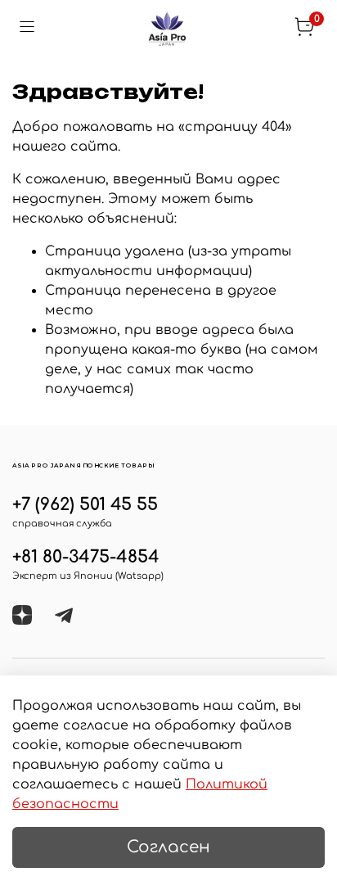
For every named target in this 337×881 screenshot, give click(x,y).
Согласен (168, 847)
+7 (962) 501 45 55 (85, 504)
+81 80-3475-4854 (86, 557)
